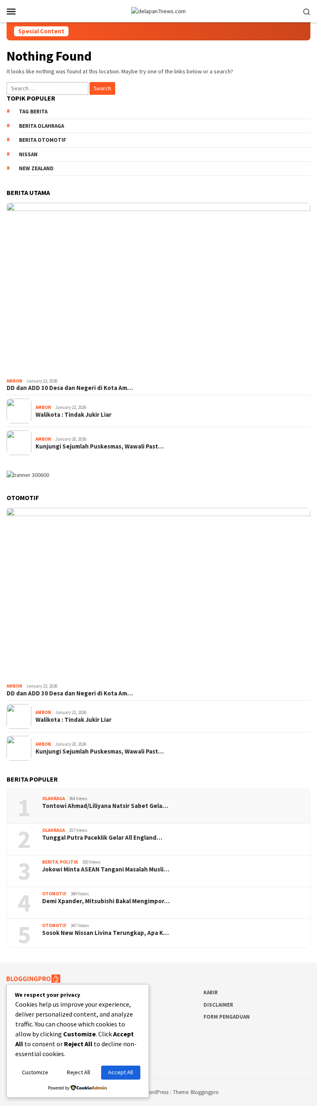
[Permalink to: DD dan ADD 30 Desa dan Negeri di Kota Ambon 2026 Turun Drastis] (158, 289)
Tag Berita (33, 111)
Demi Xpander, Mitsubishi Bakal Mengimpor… (106, 901)
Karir (210, 992)
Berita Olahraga (41, 125)
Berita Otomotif (42, 139)
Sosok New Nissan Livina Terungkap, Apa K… (105, 933)
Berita (50, 862)
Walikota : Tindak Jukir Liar (73, 414)
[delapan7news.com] (158, 10)
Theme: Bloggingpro (196, 1092)
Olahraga (53, 798)
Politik (69, 862)
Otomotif (54, 894)
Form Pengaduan (226, 1016)
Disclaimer (218, 1004)
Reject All (78, 1072)
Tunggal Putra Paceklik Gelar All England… (102, 837)
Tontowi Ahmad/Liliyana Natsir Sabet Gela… (105, 806)
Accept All (120, 1072)
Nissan (28, 154)
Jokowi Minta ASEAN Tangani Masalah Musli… (105, 869)
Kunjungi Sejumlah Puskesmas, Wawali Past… (99, 446)
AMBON (14, 381)
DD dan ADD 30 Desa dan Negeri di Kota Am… (70, 388)
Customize (35, 1072)
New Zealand (36, 168)
